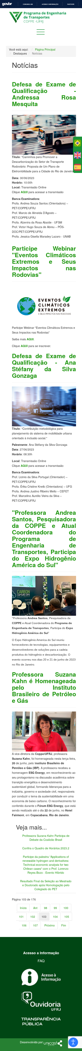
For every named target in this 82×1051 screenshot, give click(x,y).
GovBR (7, 4)
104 (55, 917)
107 (35, 925)
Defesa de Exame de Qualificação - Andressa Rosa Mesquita (44, 94)
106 (24, 925)
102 (32, 917)
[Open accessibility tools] (73, 1042)
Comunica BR (28, 4)
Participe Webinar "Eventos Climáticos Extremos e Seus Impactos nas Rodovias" (44, 261)
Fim (63, 925)
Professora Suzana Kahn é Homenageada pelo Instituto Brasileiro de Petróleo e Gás (44, 687)
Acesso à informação (50, 4)
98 (45, 908)
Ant (35, 908)
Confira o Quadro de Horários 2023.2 (45, 848)
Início (23, 908)
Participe (70, 4)
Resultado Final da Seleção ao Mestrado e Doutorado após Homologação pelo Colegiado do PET (45, 885)
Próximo (49, 925)
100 (65, 908)
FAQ (41, 960)
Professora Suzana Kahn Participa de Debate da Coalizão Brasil (45, 838)
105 (66, 917)
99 (55, 908)
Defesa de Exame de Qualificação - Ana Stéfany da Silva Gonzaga (44, 365)
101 (21, 917)
